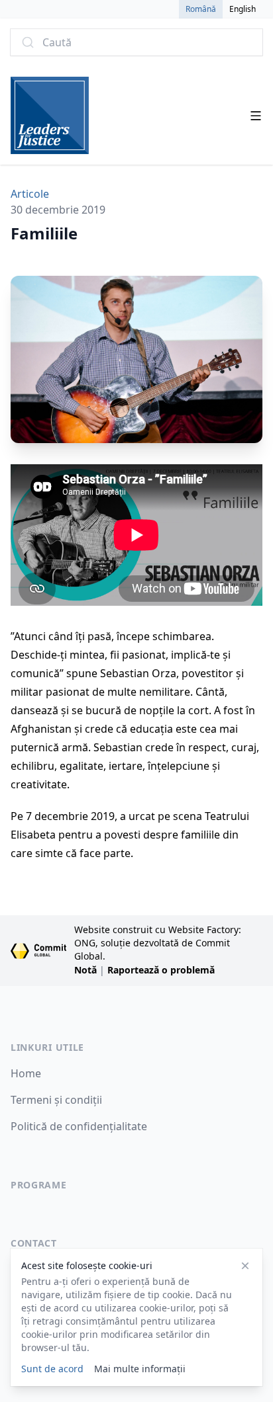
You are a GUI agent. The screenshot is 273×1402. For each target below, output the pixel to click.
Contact (34, 1243)
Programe (39, 1184)
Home (26, 1073)
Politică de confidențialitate (79, 1126)
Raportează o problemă (161, 970)
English (242, 9)
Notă (85, 970)
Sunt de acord (52, 1368)
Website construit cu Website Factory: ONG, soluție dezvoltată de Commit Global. (157, 942)
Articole (30, 193)
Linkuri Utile (47, 1047)
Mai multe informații (140, 1368)
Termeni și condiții (56, 1100)
